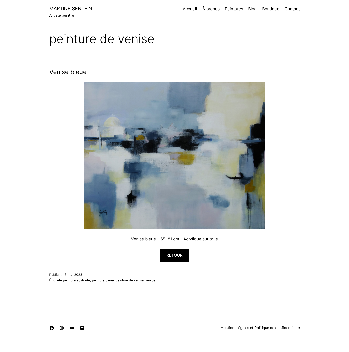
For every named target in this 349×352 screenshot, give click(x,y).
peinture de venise (130, 280)
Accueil (190, 8)
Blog (252, 8)
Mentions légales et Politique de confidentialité (260, 328)
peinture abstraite (76, 280)
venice (150, 280)
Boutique (270, 8)
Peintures (234, 8)
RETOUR (174, 255)
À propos (211, 8)
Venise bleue (68, 71)
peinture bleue (103, 280)
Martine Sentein (70, 9)
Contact (292, 8)
